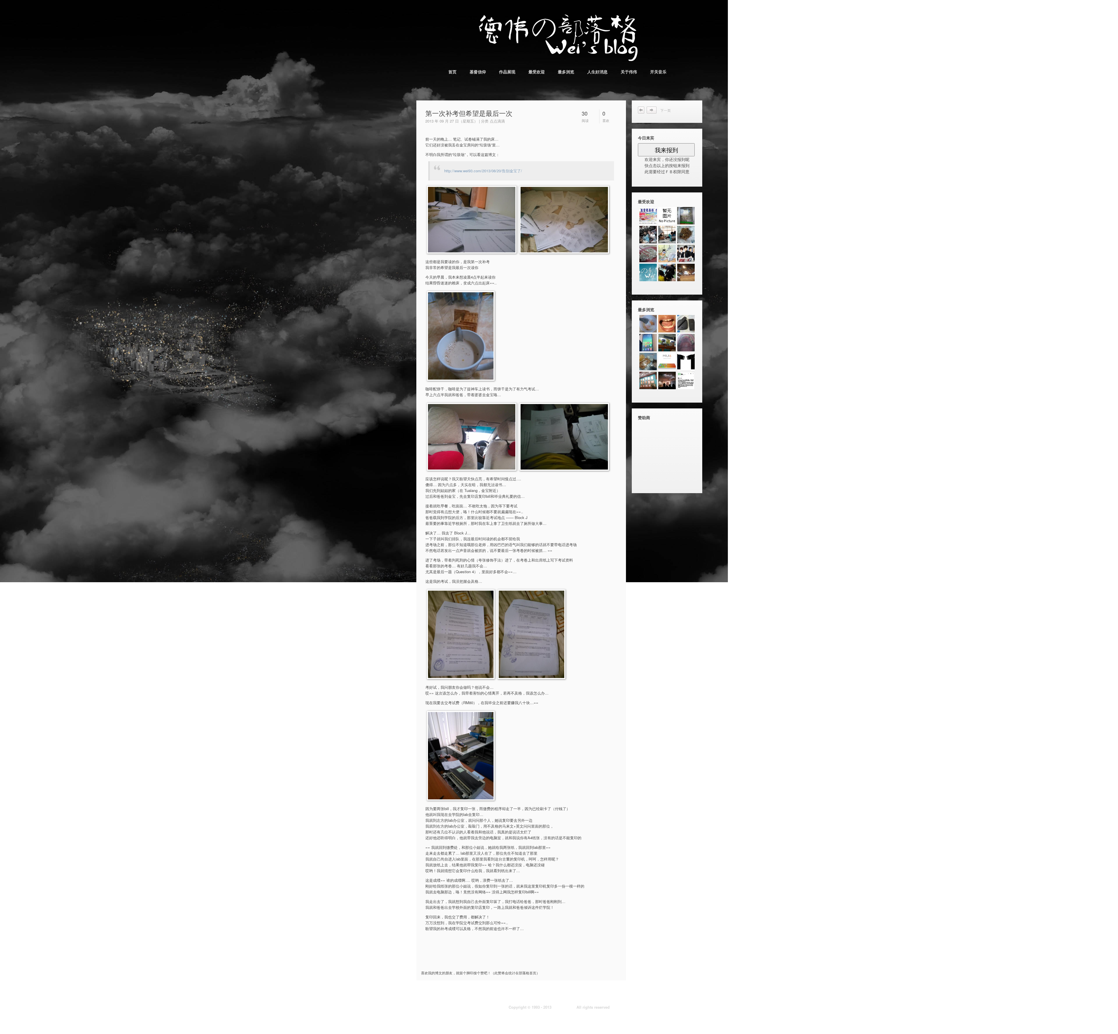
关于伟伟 (629, 72)
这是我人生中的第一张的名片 (653, 110)
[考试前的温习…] (667, 234)
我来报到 (666, 150)
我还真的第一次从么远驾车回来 (641, 110)
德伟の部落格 (564, 1007)
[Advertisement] (490, 958)
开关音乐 (658, 72)
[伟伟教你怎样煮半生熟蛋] (648, 323)
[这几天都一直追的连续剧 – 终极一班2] (686, 253)
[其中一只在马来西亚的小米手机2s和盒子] (686, 323)
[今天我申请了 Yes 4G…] (648, 361)
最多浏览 (566, 72)
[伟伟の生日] (648, 234)
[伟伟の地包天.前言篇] (648, 380)
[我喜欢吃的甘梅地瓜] (686, 272)
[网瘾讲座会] (667, 253)
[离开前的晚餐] (648, 253)
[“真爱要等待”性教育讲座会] (648, 215)
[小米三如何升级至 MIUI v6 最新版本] (667, 361)
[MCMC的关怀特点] (667, 380)
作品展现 (507, 72)
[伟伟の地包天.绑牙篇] (667, 323)
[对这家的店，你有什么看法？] (686, 215)
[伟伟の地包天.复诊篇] (686, 342)
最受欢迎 (536, 72)
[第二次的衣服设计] (686, 361)
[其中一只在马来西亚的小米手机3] (648, 342)
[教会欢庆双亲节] (667, 272)
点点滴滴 (497, 121)
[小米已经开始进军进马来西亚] (686, 380)
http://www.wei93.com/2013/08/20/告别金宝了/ (483, 170)
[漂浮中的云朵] (648, 272)
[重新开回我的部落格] (667, 215)
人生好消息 (597, 72)
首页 (452, 72)
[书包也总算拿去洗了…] (686, 234)
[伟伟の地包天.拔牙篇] (667, 342)
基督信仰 (478, 72)
